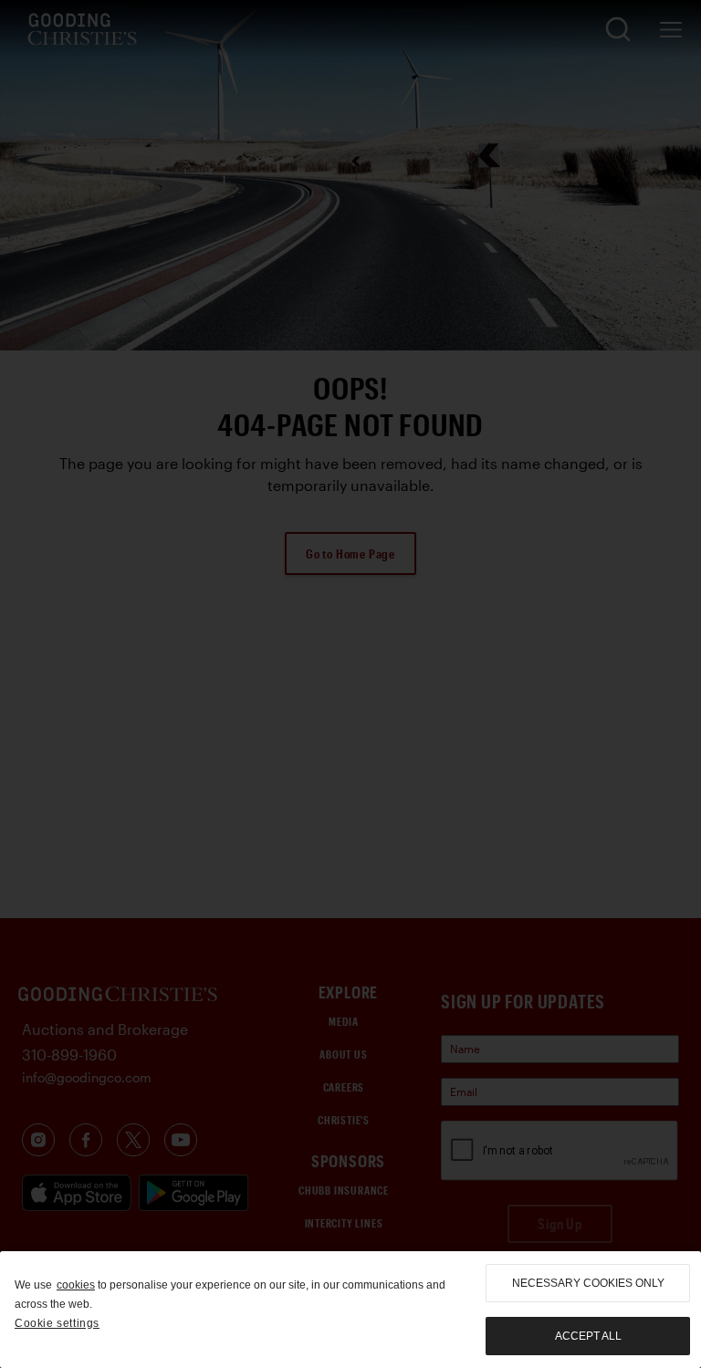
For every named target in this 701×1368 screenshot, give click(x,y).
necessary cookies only (588, 1283)
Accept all (588, 1336)
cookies (76, 1285)
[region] (350, 1309)
